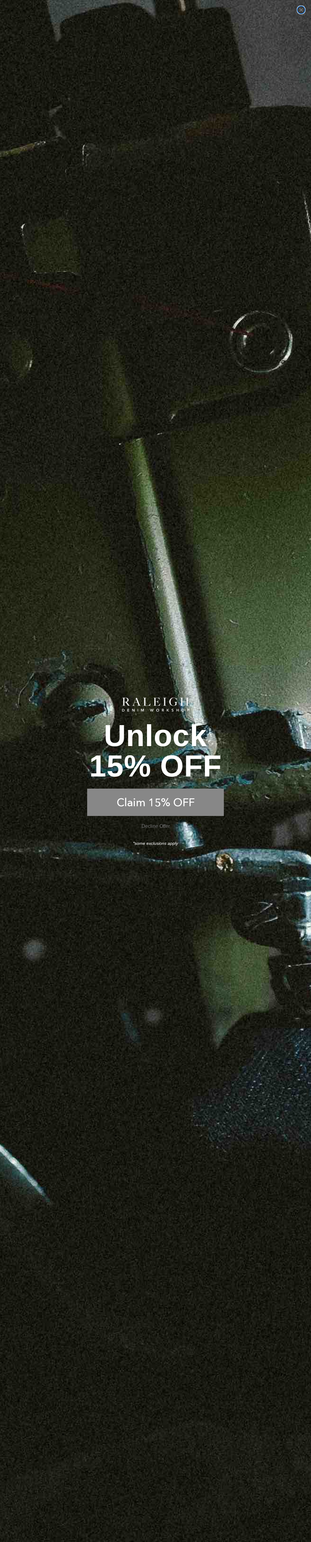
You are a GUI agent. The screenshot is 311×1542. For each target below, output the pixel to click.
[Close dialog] (301, 10)
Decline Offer (156, 826)
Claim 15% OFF (156, 802)
